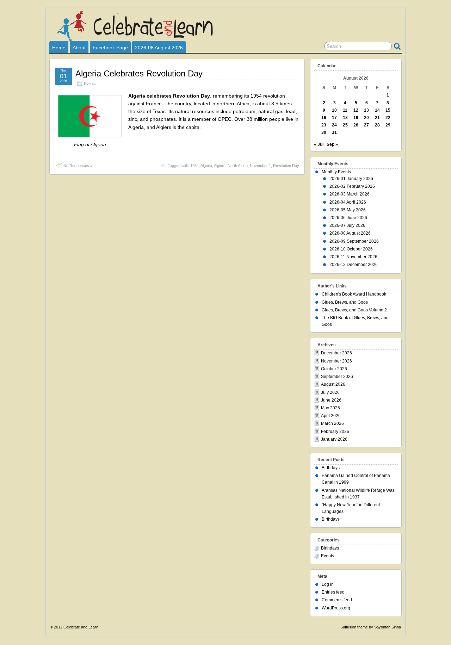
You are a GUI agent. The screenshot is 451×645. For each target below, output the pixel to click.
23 (323, 125)
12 (355, 110)
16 (323, 117)
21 (377, 117)
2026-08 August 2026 (159, 47)
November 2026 (336, 361)
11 (345, 110)
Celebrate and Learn (80, 627)
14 (377, 110)
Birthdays (331, 467)
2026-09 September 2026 (354, 241)
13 (366, 110)
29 (387, 125)
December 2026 (336, 353)
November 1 (260, 165)
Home (59, 47)
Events (90, 83)
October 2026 (334, 368)
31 (334, 132)
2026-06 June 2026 (348, 217)
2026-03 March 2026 (349, 194)
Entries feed (333, 592)
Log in (328, 584)
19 (355, 117)
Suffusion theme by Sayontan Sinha (370, 627)
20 (366, 117)
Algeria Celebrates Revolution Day (139, 73)
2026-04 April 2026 (347, 202)
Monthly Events (336, 171)
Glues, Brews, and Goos (345, 302)
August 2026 (333, 384)
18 (345, 117)
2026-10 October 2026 (351, 249)
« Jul (318, 144)
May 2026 (330, 407)
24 (334, 125)
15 (387, 110)
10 (334, 110)
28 (377, 125)
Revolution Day (286, 165)
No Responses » (77, 165)
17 (334, 117)
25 (345, 125)
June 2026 (331, 400)
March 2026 (332, 423)
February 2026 (335, 431)
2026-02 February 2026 (352, 186)
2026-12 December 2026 (353, 264)
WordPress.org (336, 608)
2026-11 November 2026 (353, 256)
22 (387, 117)
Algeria (206, 165)
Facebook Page (110, 47)
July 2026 (330, 392)
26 (355, 125)
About (79, 47)
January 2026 (334, 439)
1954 (194, 165)
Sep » (332, 144)
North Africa (238, 165)
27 (366, 125)
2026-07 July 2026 (347, 225)
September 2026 (337, 376)
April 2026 (331, 415)
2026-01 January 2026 (351, 178)
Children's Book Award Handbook (354, 294)
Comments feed (337, 599)
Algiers (220, 165)
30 (323, 132)
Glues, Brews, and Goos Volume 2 (354, 310)
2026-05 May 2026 (347, 209)
